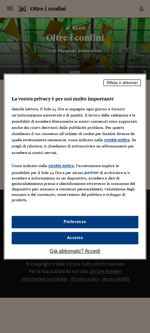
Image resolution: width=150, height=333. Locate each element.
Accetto (75, 237)
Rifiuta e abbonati (122, 82)
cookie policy (117, 140)
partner (91, 172)
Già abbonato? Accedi (75, 251)
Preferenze (75, 221)
